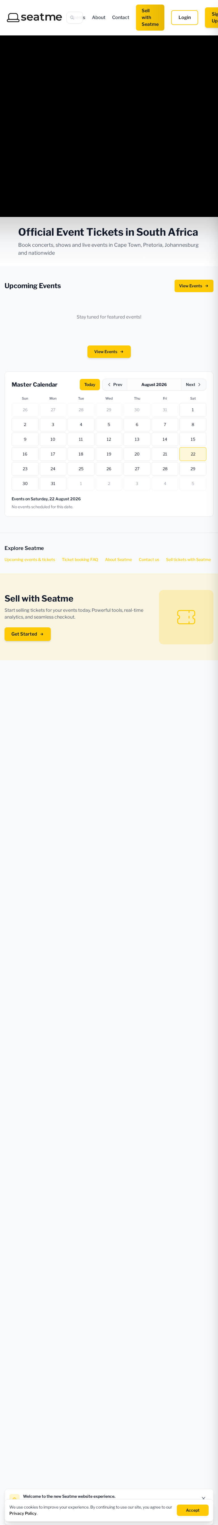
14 (165, 439)
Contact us (149, 559)
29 (108, 409)
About (98, 17)
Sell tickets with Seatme (188, 559)
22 (193, 454)
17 (53, 454)
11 (81, 439)
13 (137, 439)
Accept (193, 1510)
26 (25, 409)
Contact (120, 17)
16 (25, 454)
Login (185, 17)
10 (53, 439)
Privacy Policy (23, 1513)
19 (109, 454)
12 (109, 439)
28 (81, 409)
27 (53, 409)
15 (193, 439)
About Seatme (118, 559)
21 (165, 454)
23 (25, 468)
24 (53, 468)
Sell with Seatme (150, 17)
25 (81, 468)
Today (89, 384)
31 (165, 409)
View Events (190, 285)
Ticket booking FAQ (80, 559)
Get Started (24, 634)
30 (137, 409)
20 (137, 454)
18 (81, 454)
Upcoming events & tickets (30, 559)
